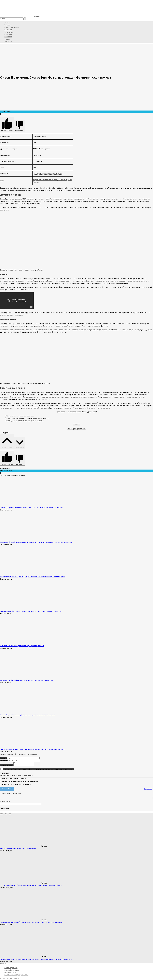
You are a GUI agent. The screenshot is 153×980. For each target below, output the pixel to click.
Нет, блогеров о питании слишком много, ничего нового (27, 418)
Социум (7, 39)
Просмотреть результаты (76, 429)
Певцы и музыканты (11, 27)
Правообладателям (11, 970)
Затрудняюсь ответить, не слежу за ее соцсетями (25, 421)
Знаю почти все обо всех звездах (14, 778)
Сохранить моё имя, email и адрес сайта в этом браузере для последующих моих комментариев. (38, 769)
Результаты (148, 789)
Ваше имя (3, 758)
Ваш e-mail (4, 760)
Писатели (8, 37)
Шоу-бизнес (8, 34)
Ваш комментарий (6, 765)
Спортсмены (9, 32)
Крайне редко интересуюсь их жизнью (16, 784)
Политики (8, 30)
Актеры (7, 22)
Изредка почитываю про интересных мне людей (20, 781)
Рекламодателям (10, 968)
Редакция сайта (10, 972)
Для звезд (8, 41)
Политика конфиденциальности (16, 975)
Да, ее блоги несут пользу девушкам (20, 416)
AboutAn (37, 16)
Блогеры (7, 25)
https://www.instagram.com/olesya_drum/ (47, 173)
